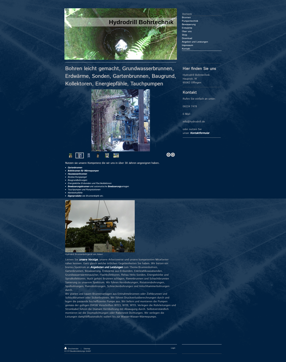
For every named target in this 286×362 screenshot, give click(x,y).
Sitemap (87, 348)
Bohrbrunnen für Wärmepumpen (83, 170)
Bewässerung (114, 186)
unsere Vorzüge (88, 260)
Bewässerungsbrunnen (78, 186)
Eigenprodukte (74, 196)
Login (173, 348)
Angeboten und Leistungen (106, 267)
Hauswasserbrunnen (77, 174)
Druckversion (73, 348)
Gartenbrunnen (75, 167)
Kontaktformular (199, 133)
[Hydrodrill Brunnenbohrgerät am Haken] (100, 226)
